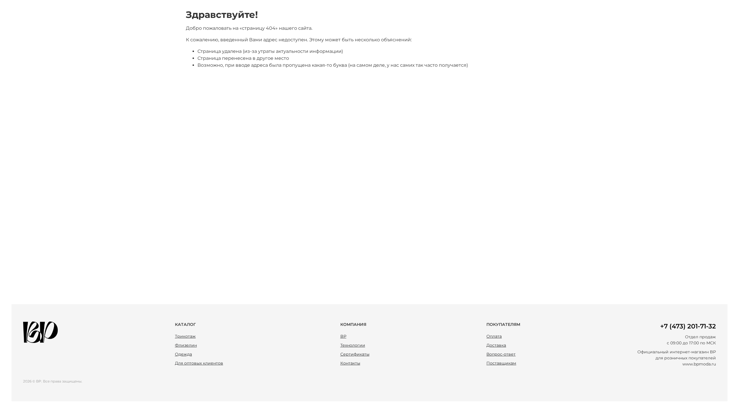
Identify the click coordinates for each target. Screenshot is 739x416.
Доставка (496, 345)
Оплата (494, 336)
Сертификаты (355, 354)
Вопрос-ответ (501, 354)
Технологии (352, 345)
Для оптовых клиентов (199, 363)
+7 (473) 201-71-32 (688, 326)
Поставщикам (501, 363)
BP (343, 336)
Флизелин (186, 345)
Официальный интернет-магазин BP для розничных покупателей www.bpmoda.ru (676, 358)
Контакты (350, 363)
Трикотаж (185, 336)
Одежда (183, 354)
